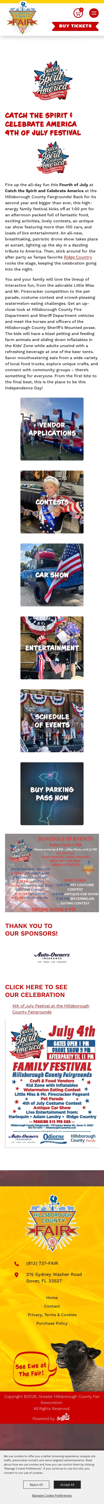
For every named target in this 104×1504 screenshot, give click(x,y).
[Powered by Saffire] (64, 1416)
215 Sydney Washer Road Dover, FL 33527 (54, 1278)
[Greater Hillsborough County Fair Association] (22, 18)
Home (52, 1297)
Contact (52, 1306)
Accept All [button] (67, 1485)
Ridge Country (78, 257)
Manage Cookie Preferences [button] (52, 1495)
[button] (94, 13)
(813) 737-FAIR (42, 1263)
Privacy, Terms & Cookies (52, 1314)
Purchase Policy (52, 1323)
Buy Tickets (75, 26)
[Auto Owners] (52, 957)
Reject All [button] (36, 1485)
